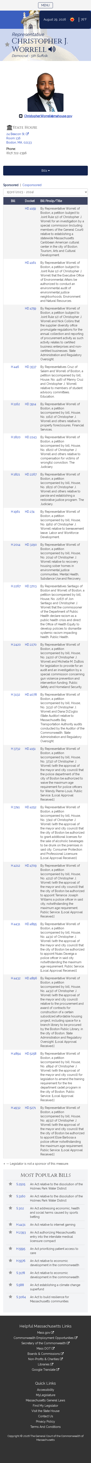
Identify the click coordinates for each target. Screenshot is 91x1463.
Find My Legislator (45, 1405)
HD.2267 (31, 474)
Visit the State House (45, 1411)
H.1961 (16, 511)
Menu (47, 5)
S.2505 (21, 1184)
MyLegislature (45, 1395)
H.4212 (16, 865)
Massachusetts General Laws (45, 1400)
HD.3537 (30, 367)
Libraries (44, 1364)
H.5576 (21, 1261)
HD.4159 (30, 208)
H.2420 (16, 644)
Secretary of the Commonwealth (44, 1343)
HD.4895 (31, 924)
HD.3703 (31, 586)
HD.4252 (30, 807)
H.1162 (16, 404)
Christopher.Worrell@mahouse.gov (48, 116)
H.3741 (16, 807)
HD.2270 (31, 644)
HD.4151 (30, 748)
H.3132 (16, 694)
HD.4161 (30, 262)
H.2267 (16, 586)
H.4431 (16, 924)
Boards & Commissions (44, 1353)
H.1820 (16, 437)
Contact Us (45, 1416)
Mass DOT (44, 1348)
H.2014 (16, 544)
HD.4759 (30, 308)
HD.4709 (31, 865)
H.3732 (16, 748)
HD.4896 (31, 978)
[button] (7, 44)
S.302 (20, 1208)
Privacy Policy (45, 1421)
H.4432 (16, 978)
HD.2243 (31, 437)
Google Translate (44, 1369)
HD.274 (29, 511)
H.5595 (21, 1248)
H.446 (15, 367)
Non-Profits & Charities (44, 1359)
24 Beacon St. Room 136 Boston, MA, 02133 (19, 138)
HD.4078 (31, 694)
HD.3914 (30, 404)
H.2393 (21, 1232)
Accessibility (45, 1389)
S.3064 (21, 1297)
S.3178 (21, 1273)
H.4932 (16, 1107)
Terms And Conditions (45, 1426)
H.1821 (16, 474)
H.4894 (16, 1053)
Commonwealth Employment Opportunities (44, 1338)
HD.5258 (30, 1053)
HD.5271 (30, 1107)
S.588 (20, 1285)
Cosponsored (31, 185)
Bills (44, 170)
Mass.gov (44, 1332)
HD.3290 (31, 544)
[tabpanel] (45, 675)
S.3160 (21, 1196)
